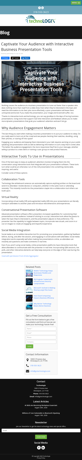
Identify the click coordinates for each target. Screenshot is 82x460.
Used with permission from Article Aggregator (20, 256)
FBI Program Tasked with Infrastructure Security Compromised (43, 281)
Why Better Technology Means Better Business (42, 305)
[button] (76, 3)
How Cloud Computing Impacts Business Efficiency (44, 297)
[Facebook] (39, 7)
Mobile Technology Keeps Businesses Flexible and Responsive (43, 273)
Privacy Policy (41, 458)
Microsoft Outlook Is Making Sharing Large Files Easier (44, 289)
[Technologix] (41, 20)
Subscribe (41, 437)
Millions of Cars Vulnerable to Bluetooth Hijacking (41, 413)
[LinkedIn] (42, 7)
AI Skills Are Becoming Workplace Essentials (41, 405)
